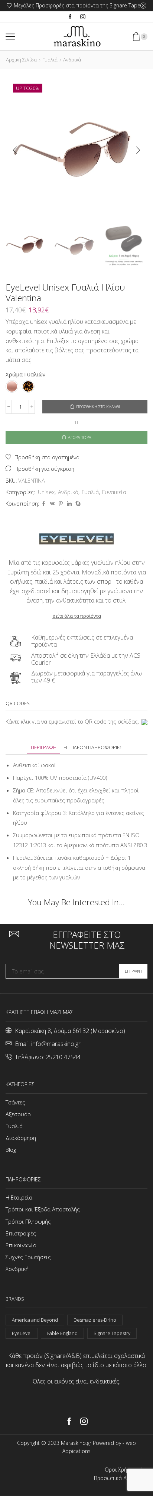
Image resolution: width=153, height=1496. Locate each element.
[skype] (77, 503)
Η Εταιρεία (19, 1197)
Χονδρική (17, 1268)
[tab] (43, 747)
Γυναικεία (114, 492)
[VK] (52, 503)
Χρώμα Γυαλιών (26, 374)
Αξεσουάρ (18, 1114)
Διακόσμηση (21, 1137)
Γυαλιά (50, 59)
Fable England (62, 1333)
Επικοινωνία (21, 1245)
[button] (15, 150)
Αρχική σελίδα (21, 59)
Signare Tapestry (112, 1333)
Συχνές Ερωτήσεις (28, 1257)
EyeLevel (22, 1333)
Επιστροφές (21, 1233)
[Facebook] (70, 17)
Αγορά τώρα (79, 437)
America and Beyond (35, 1319)
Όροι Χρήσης (120, 1469)
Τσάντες (15, 1102)
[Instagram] (82, 17)
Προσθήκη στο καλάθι (98, 406)
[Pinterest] (60, 503)
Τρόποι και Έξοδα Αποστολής (43, 1209)
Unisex (46, 492)
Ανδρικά (72, 59)
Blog (11, 1149)
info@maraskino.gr (56, 1044)
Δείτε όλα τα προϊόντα (76, 616)
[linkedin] (69, 503)
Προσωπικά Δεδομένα (120, 1478)
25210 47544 (63, 1057)
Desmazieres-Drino (95, 1319)
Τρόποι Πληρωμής (28, 1221)
